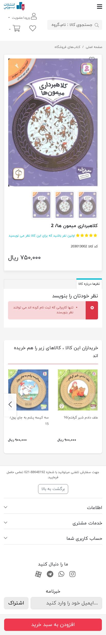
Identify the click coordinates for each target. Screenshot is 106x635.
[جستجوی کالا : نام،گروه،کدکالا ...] (96, 25)
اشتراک (16, 603)
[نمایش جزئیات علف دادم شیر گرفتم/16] (77, 390)
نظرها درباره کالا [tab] (89, 284)
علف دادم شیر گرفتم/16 (81, 417)
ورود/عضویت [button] (21, 18)
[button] (92, 73)
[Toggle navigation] (63, 6)
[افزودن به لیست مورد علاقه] (92, 60)
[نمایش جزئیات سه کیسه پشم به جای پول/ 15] (28, 390)
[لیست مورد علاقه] (32, 29)
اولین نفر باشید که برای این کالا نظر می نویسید (42, 235)
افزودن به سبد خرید (53, 624)
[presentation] (96, 405)
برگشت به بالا (53, 489)
